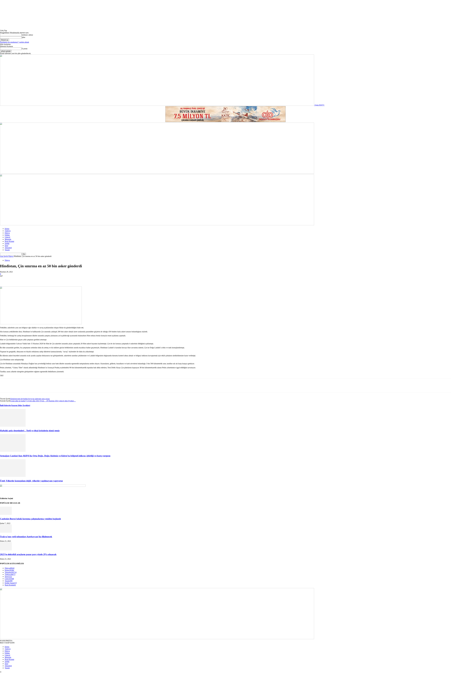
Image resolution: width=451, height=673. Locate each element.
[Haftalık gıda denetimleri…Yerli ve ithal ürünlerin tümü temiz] (13, 426)
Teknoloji (8, 248)
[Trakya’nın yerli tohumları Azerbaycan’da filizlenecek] (6, 532)
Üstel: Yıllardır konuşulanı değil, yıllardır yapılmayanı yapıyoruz (31, 481)
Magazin (8, 239)
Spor (6, 246)
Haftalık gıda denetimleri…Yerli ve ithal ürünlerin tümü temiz (30, 430)
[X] (12, 279)
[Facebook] (4, 279)
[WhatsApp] (29, 279)
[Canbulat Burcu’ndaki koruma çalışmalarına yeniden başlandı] (6, 514)
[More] (38, 279)
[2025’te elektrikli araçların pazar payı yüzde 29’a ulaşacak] (6, 550)
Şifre (23, 37)
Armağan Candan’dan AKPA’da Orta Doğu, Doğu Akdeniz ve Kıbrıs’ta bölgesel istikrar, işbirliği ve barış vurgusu (55, 456)
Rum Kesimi (9, 241)
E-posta (24, 49)
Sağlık (7, 243)
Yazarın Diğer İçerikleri (20, 405)
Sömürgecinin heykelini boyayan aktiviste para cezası (30, 399)
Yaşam (7, 250)
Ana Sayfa (4, 256)
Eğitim (7, 235)
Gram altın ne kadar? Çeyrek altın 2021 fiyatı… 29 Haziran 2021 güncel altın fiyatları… (43, 401)
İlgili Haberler (5, 405)
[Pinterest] (21, 279)
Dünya (7, 233)
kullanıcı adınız (27, 35)
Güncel (7, 237)
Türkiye (8, 231)
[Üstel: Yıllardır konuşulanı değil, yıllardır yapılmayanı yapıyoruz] (13, 476)
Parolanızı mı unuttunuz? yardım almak (14, 42)
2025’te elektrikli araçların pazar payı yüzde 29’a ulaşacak (28, 554)
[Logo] (157, 173)
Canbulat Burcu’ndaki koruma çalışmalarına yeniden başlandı (30, 519)
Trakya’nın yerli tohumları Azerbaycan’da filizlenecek (26, 536)
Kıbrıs (7, 229)
